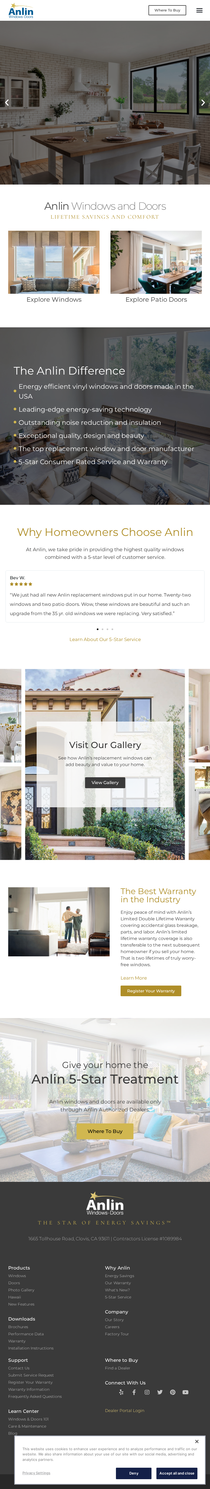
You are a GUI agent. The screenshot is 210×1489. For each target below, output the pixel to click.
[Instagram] (147, 1392)
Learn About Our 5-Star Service (105, 639)
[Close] (197, 1441)
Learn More (40, 126)
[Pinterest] (172, 1392)
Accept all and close (176, 1473)
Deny (133, 1473)
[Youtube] (185, 1392)
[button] (199, 10)
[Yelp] (121, 1392)
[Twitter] (160, 1392)
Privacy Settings (36, 1473)
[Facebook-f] (134, 1392)
